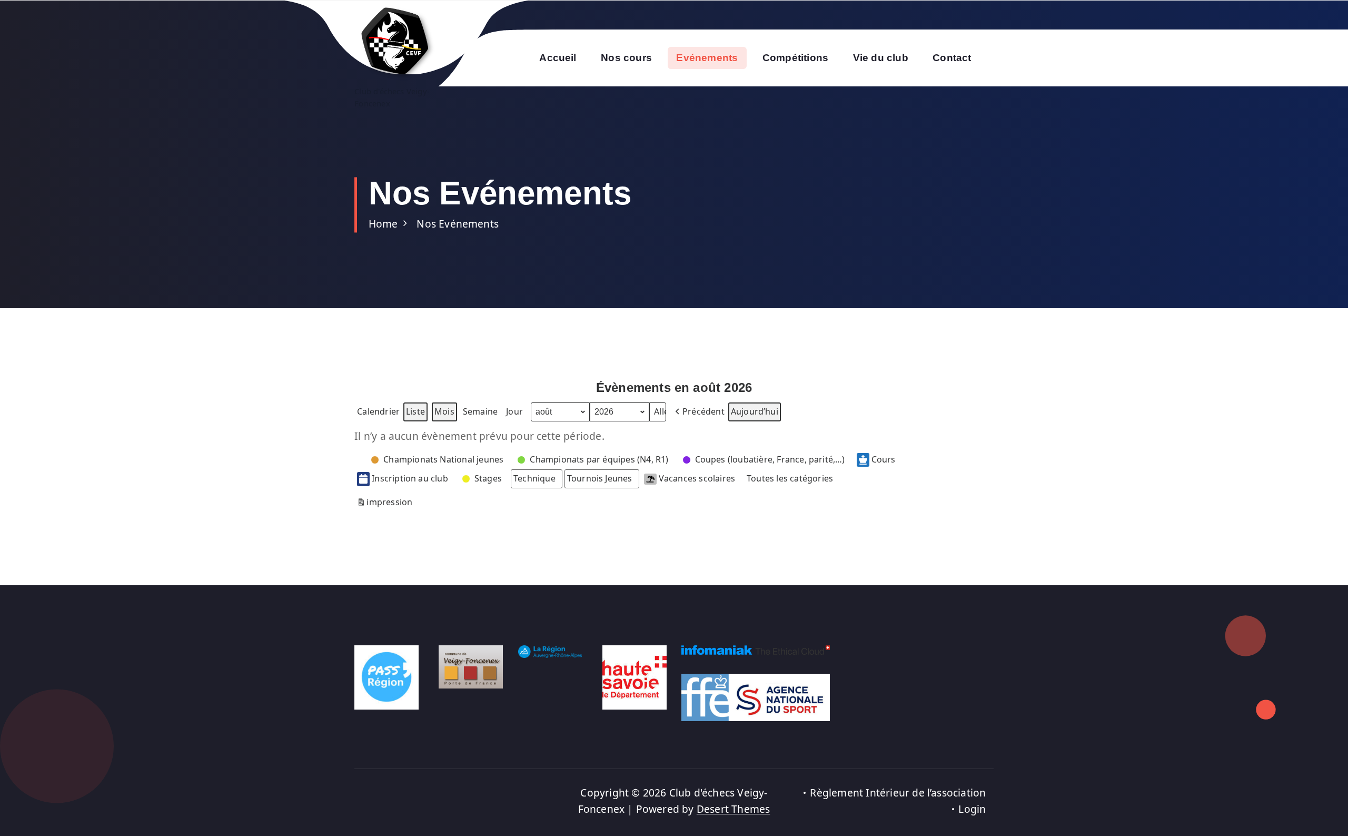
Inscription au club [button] (410, 478)
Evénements (707, 57)
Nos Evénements (458, 224)
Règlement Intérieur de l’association (898, 792)
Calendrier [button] (378, 413)
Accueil (557, 57)
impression (384, 504)
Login (972, 809)
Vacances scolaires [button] (697, 478)
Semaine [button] (480, 411)
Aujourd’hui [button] (754, 411)
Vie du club (880, 57)
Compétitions (795, 57)
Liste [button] (415, 413)
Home (383, 224)
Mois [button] (444, 411)
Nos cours (626, 57)
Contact (952, 57)
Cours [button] (883, 459)
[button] (698, 411)
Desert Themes (733, 809)
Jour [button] (514, 411)
